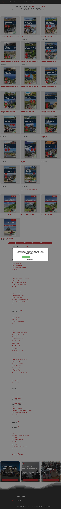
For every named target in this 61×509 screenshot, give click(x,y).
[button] (30, 254)
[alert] (30, 254)
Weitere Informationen (32, 253)
